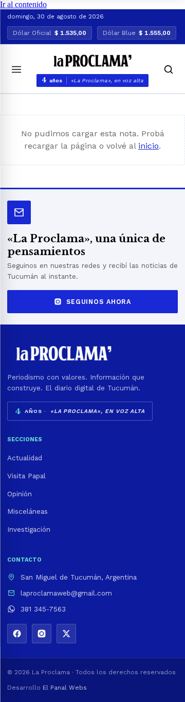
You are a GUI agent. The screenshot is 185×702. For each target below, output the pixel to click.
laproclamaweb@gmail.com (66, 593)
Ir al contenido (23, 4)
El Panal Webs (65, 687)
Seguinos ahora (98, 301)
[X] (66, 633)
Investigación (28, 529)
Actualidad (24, 458)
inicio (148, 146)
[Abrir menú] (16, 69)
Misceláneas (27, 511)
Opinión (19, 494)
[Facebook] (17, 633)
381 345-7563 (43, 609)
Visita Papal (26, 476)
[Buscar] (168, 69)
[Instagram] (41, 633)
